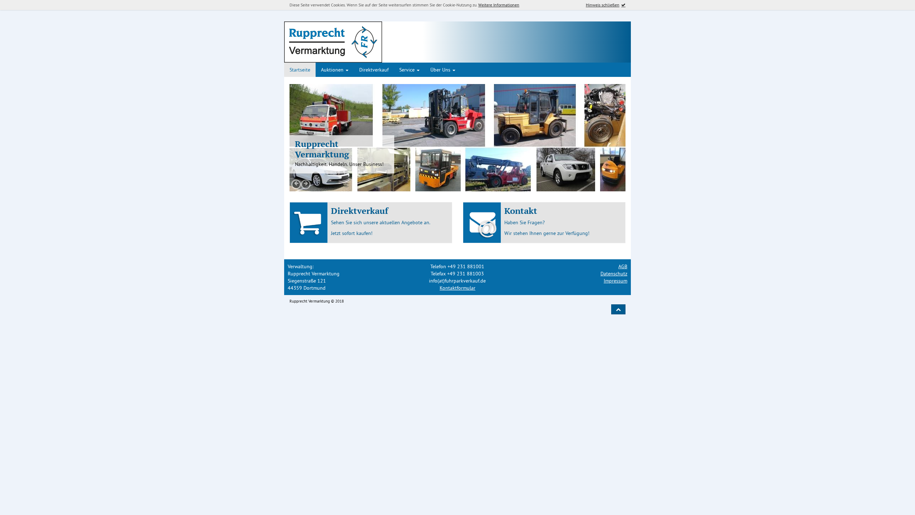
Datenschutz (613, 273)
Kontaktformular (457, 288)
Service (407, 70)
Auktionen (333, 70)
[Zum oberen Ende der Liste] (618, 309)
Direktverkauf (374, 70)
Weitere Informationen (498, 5)
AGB (622, 266)
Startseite (300, 70)
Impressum (615, 281)
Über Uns (441, 70)
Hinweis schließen (602, 5)
